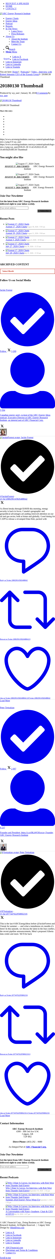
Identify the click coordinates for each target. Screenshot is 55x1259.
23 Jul (13, 499)
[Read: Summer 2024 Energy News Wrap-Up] (30, 1197)
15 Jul (13, 914)
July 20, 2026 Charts (15, 253)
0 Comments (42, 93)
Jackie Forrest (27, 437)
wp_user (4, 95)
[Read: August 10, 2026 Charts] (17, 230)
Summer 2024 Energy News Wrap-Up (23, 1200)
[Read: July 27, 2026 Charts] (17, 244)
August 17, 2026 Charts (17, 166)
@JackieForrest (7, 496)
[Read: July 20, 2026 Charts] (17, 250)
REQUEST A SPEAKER (17, 3)
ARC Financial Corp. (36, 1147)
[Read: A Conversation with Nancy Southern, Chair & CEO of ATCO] (30, 1209)
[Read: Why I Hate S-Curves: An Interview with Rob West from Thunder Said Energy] (30, 1185)
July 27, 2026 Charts (15, 246)
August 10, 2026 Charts (17, 177)
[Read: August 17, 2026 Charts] (17, 224)
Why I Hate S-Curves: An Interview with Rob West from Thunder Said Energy (29, 1189)
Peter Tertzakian (27, 852)
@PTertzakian (6, 911)
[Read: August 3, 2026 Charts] (17, 237)
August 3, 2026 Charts (17, 188)
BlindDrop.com (17, 1227)
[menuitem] (30, 3)
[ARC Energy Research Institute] (15, 13)
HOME (9, 6)
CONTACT (11, 8)
